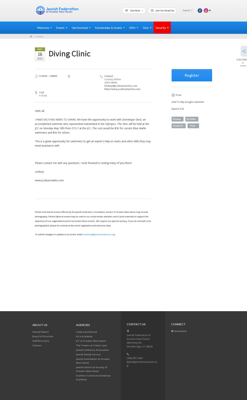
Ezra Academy (84, 336)
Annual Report (40, 331)
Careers (36, 345)
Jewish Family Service (88, 354)
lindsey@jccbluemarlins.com (120, 85)
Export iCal (178, 108)
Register (192, 75)
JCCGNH (191, 119)
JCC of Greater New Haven (91, 340)
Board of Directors (43, 336)
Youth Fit (178, 125)
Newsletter (180, 331)
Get (80, 27)
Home (31, 36)
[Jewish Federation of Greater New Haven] (57, 10)
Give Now (135, 10)
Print (178, 95)
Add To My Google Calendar (188, 101)
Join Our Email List (164, 10)
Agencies (83, 325)
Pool (192, 125)
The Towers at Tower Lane (91, 345)
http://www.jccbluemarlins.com (122, 89)
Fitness (177, 119)
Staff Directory (40, 340)
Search (186, 10)
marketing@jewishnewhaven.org (99, 234)
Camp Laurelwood (86, 331)
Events (40, 36)
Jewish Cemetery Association (92, 350)
